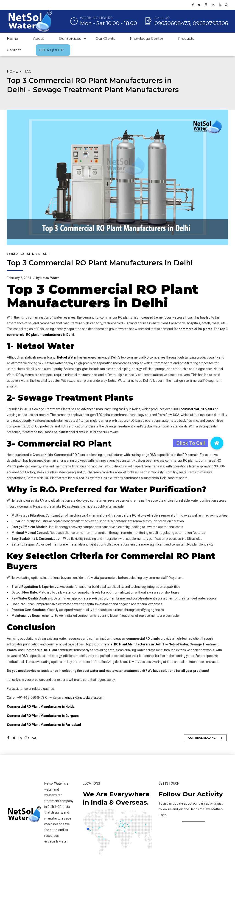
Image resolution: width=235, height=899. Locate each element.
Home (12, 38)
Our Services (70, 38)
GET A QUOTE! (51, 50)
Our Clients (105, 38)
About (38, 38)
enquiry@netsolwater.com (84, 697)
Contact (14, 50)
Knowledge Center (146, 38)
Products (186, 38)
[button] (216, 443)
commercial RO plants (197, 409)
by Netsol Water (47, 278)
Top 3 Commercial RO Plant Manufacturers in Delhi (100, 262)
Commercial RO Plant (28, 254)
